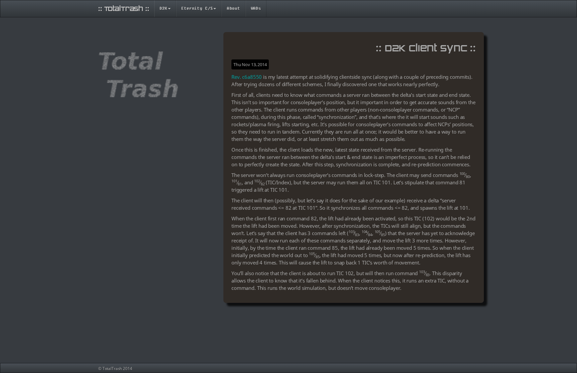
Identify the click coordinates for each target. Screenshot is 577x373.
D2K (164, 8)
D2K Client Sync (426, 48)
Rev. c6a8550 (246, 76)
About (233, 8)
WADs (256, 8)
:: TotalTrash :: (123, 9)
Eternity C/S (197, 8)
